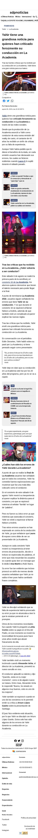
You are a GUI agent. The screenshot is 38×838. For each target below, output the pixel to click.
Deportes (5, 789)
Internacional (26, 16)
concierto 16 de (15, 282)
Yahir (4, 29)
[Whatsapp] (12, 101)
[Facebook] (4, 101)
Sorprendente (7, 800)
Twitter (4, 825)
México (17, 16)
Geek (4, 811)
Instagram (5, 830)
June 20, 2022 (25, 656)
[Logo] (19, 13)
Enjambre (28, 20)
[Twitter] (8, 101)
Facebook (5, 819)
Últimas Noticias (8, 16)
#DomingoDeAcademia (10, 651)
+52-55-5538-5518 (25, 762)
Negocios (5, 794)
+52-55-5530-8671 (25, 767)
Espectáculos (7, 805)
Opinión (5, 778)
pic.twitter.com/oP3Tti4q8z (11, 653)
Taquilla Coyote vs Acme (12, 20)
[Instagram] (22, 740)
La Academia (13, 29)
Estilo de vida (7, 784)
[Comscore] (19, 751)
